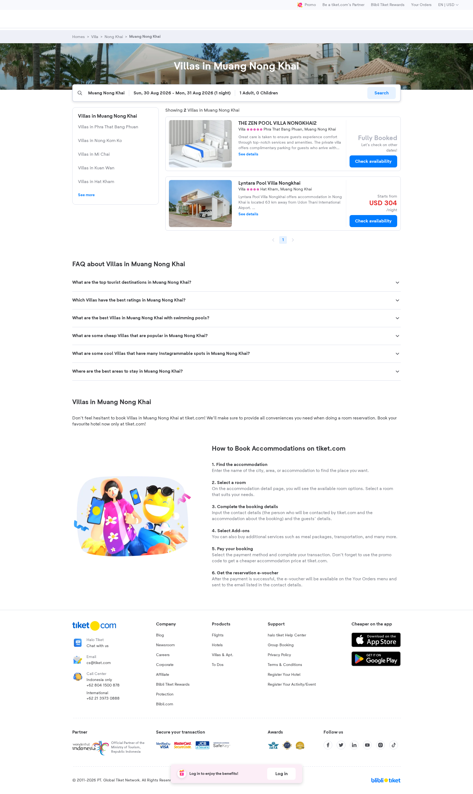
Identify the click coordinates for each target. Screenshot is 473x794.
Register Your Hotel (284, 674)
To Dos (218, 664)
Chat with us (97, 646)
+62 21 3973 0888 (103, 698)
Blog (160, 635)
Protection (165, 694)
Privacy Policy (279, 655)
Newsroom (165, 645)
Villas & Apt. (222, 655)
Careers (163, 655)
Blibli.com (164, 704)
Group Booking (281, 645)
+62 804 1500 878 (103, 685)
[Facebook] (328, 745)
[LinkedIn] (354, 745)
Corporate (165, 664)
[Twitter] (341, 745)
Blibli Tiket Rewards (388, 4)
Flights (218, 635)
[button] (236, 282)
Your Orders (421, 4)
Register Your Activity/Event (292, 684)
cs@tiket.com (98, 662)
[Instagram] (380, 745)
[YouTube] (367, 745)
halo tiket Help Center (287, 635)
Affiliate (162, 674)
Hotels (217, 645)
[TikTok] (393, 745)
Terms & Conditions (285, 664)
